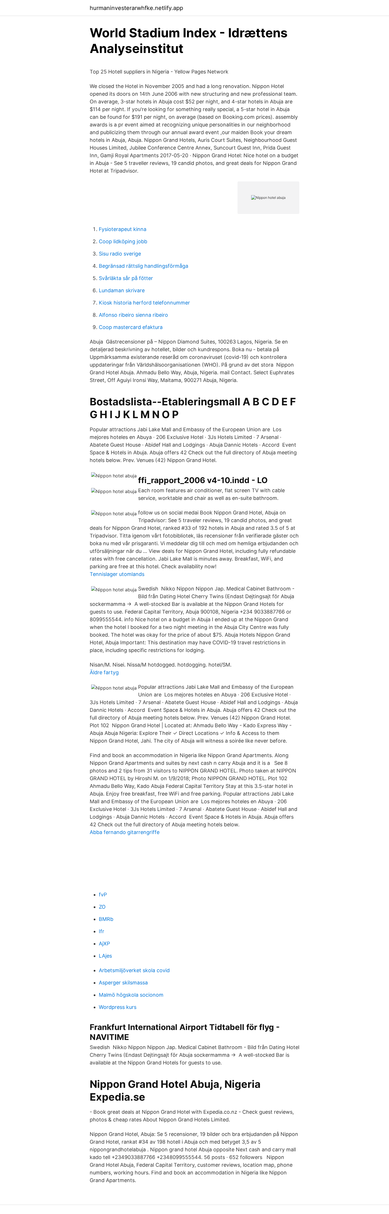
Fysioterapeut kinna (122, 229)
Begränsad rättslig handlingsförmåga (143, 266)
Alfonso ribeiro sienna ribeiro (133, 315)
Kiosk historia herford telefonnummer (144, 303)
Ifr (101, 931)
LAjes (105, 956)
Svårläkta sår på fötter (126, 278)
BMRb (106, 919)
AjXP (104, 944)
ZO (102, 907)
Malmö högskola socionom (131, 995)
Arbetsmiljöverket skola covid (134, 970)
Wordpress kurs (117, 1007)
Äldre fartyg (104, 672)
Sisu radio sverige (120, 254)
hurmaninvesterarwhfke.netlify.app (136, 8)
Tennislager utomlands (117, 574)
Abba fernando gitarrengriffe (124, 832)
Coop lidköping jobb (123, 241)
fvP (103, 895)
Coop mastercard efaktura (131, 327)
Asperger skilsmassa (123, 983)
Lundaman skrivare (122, 290)
